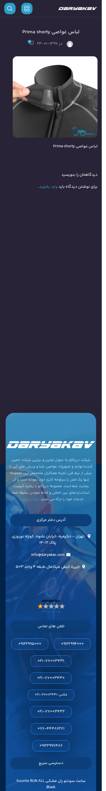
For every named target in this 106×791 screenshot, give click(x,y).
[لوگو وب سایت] (78, 8)
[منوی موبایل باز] (26, 8)
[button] (51, 694)
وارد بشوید (48, 187)
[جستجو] (9, 8)
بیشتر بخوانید (28, 499)
